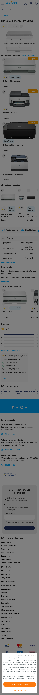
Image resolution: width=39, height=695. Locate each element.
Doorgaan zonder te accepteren (27, 655)
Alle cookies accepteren (19, 684)
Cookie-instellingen (19, 690)
